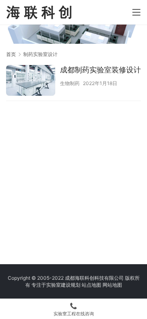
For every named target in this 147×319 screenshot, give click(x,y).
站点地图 (91, 285)
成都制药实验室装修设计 (100, 69)
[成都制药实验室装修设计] (30, 81)
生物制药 (70, 83)
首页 (11, 54)
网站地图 (112, 285)
